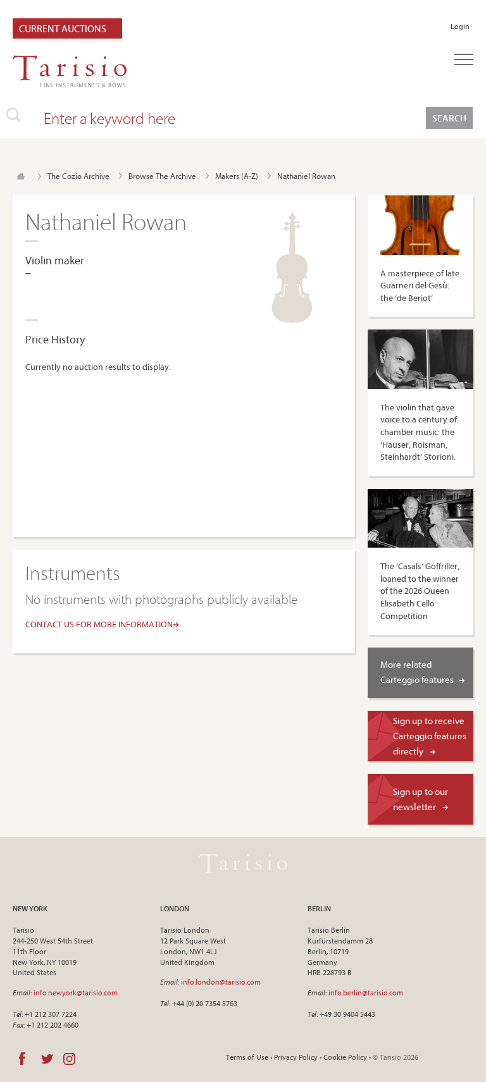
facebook (22, 1058)
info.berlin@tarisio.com (365, 992)
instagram (69, 1058)
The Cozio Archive (78, 176)
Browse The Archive (162, 176)
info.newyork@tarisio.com (76, 992)
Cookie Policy (345, 1057)
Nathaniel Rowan (306, 176)
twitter (47, 1058)
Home (20, 176)
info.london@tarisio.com (221, 982)
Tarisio (243, 863)
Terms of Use (247, 1057)
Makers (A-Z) (236, 176)
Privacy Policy (296, 1057)
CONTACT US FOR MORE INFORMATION (99, 624)
